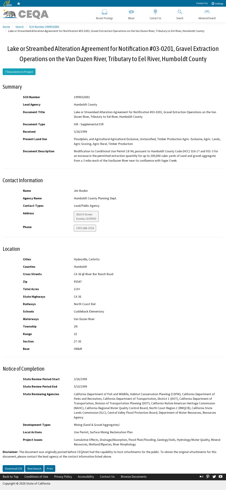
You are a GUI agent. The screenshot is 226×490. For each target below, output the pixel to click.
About (131, 18)
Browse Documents (134, 477)
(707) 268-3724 (85, 228)
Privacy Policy (63, 477)
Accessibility (86, 477)
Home (6, 26)
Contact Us (202, 3)
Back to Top (10, 477)
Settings (219, 3)
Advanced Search (207, 18)
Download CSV (13, 468)
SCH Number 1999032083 (44, 26)
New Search (34, 468)
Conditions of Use (36, 477)
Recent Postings (104, 18)
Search (179, 18)
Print (50, 468)
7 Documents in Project (19, 72)
